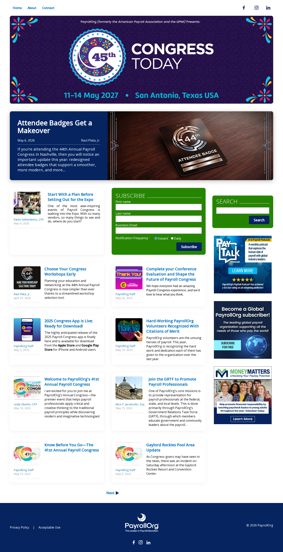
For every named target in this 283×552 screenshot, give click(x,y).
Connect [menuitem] (48, 8)
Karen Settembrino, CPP (29, 219)
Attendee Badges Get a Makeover (55, 126)
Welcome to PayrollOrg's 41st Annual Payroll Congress (71, 381)
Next (110, 492)
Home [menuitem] (17, 8)
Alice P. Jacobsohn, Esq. (130, 404)
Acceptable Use (49, 527)
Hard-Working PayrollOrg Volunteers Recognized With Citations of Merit (172, 326)
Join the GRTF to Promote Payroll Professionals (172, 381)
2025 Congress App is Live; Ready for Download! (68, 323)
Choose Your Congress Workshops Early (65, 271)
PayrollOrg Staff (125, 294)
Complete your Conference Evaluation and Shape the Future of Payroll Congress (171, 274)
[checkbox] (167, 238)
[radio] (161, 238)
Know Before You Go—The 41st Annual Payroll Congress (71, 447)
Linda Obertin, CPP (25, 404)
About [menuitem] (32, 8)
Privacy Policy (19, 527)
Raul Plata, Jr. (90, 140)
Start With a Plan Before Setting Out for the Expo (70, 197)
